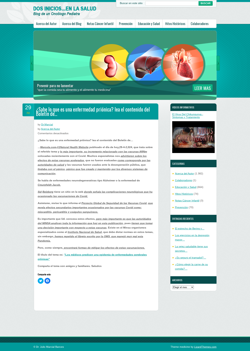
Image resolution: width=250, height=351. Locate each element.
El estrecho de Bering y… (189, 228)
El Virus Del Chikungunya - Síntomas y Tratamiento (187, 116)
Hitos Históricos (175, 23)
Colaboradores (199, 23)
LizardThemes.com (205, 346)
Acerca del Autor (46, 23)
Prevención (126, 23)
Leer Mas (202, 88)
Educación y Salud (149, 23)
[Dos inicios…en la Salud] (64, 15)
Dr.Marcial (47, 124)
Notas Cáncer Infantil (100, 23)
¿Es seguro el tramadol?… (190, 257)
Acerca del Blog (71, 23)
